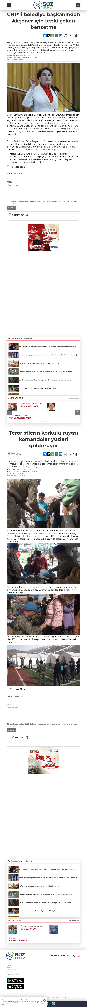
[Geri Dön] (9, 5)
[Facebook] (68, 956)
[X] (74, 956)
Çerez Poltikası (11, 969)
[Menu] (78, 5)
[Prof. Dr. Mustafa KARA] (51, 407)
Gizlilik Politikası (12, 972)
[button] (9, 412)
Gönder (11, 208)
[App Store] (43, 986)
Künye (9, 965)
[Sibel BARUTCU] (12, 929)
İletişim (9, 967)
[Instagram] (79, 956)
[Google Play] (43, 980)
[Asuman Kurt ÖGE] (12, 407)
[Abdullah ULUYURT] (53, 929)
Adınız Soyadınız (15, 173)
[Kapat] (44, 1000)
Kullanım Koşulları (12, 974)
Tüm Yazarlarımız (74, 398)
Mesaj (10, 182)
